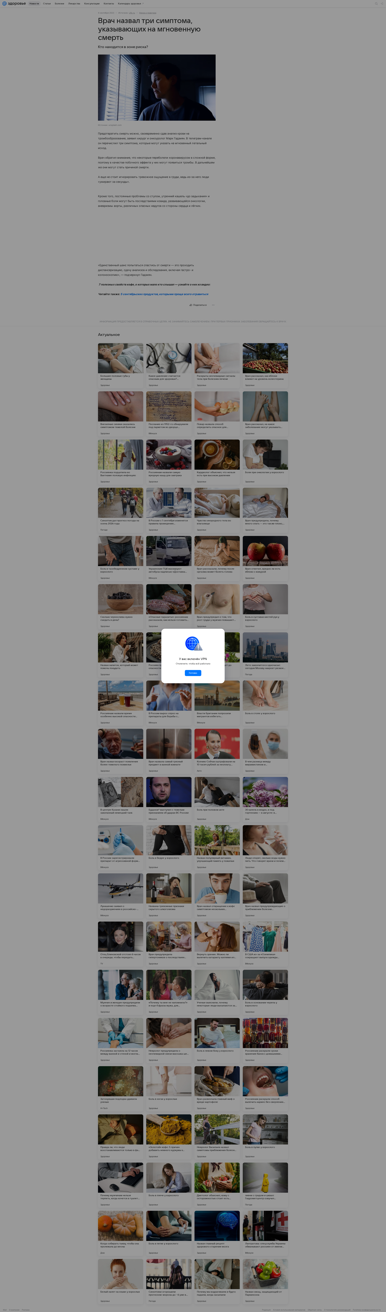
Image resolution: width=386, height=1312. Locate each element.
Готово (193, 673)
